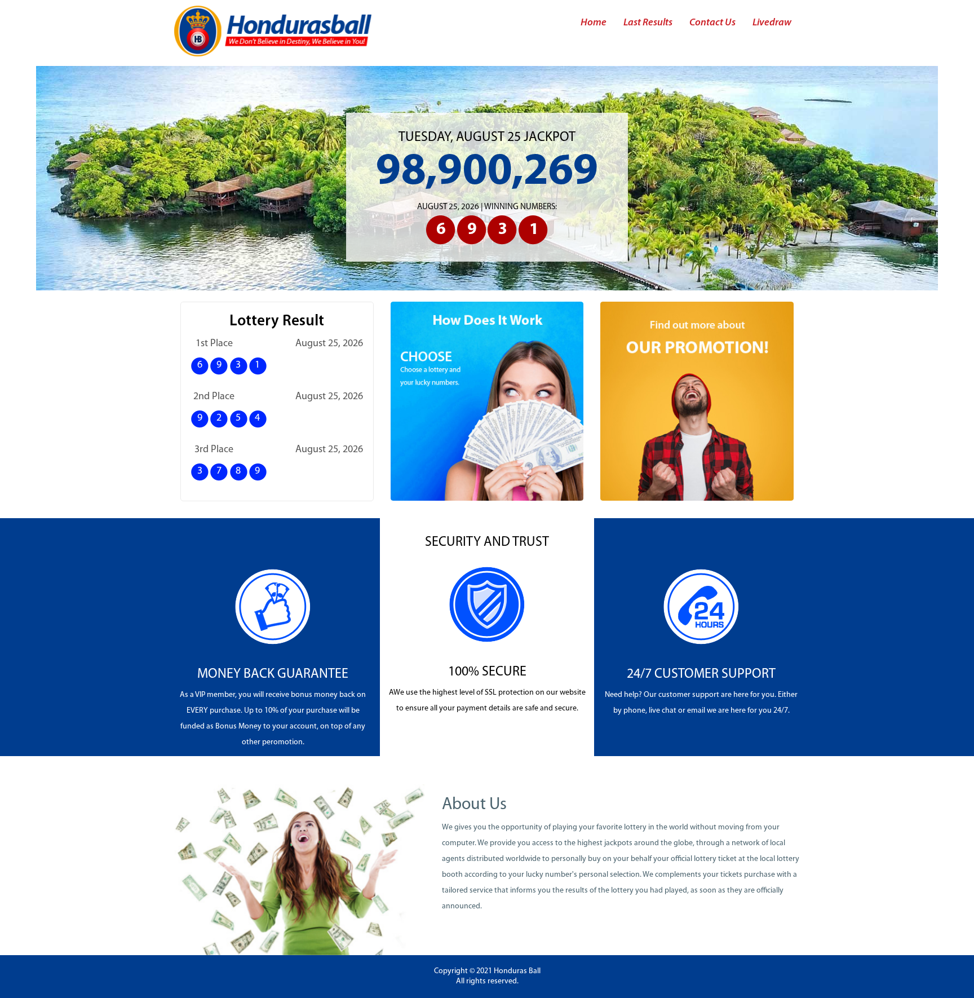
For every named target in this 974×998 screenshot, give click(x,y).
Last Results (647, 22)
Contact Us (712, 22)
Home (593, 22)
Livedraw (771, 22)
